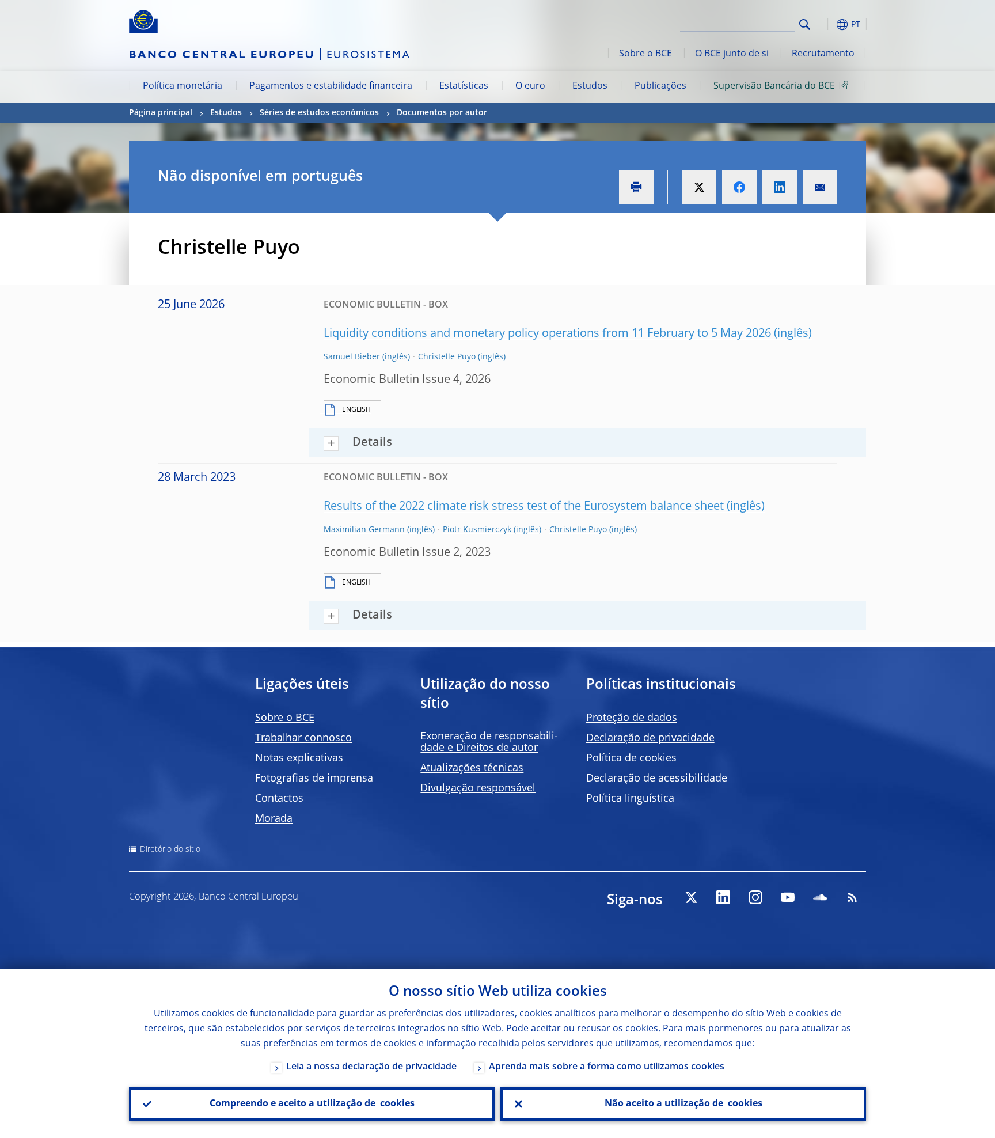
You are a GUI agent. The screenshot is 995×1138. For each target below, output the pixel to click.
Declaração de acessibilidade (656, 778)
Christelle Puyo (447, 357)
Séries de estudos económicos (319, 113)
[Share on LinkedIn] (779, 187)
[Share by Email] (820, 187)
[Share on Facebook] (739, 187)
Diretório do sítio (170, 849)
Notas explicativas (299, 758)
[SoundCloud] (820, 897)
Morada (274, 819)
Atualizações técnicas (471, 768)
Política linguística (630, 799)
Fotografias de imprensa (314, 778)
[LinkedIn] (723, 897)
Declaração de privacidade (650, 738)
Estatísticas (463, 86)
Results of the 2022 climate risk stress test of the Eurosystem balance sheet (524, 507)
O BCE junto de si (732, 54)
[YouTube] (788, 897)
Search (804, 24)
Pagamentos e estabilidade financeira (330, 86)
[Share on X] (699, 187)
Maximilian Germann (364, 530)
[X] (691, 897)
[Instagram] (755, 897)
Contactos (279, 799)
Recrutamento (823, 54)
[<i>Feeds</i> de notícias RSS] (852, 897)
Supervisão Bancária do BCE (774, 86)
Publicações (660, 86)
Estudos (589, 86)
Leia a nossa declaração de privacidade (371, 1067)
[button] (825, 24)
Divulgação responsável (478, 788)
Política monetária (182, 86)
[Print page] (636, 187)
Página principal (160, 113)
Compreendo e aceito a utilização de (312, 1104)
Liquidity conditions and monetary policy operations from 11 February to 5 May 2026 (547, 334)
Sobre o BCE (645, 54)
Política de (631, 758)
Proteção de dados (631, 718)
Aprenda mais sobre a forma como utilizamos (606, 1067)
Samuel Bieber (352, 357)
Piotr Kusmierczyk (477, 530)
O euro (530, 86)
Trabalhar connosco (303, 738)
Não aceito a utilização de (683, 1104)
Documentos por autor (442, 113)
